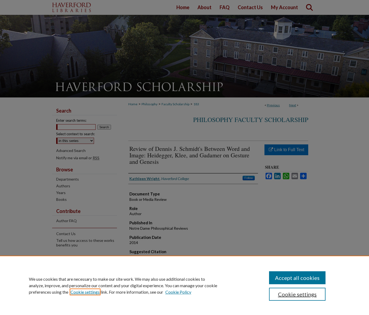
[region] (184, 285)
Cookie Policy (178, 291)
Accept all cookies (297, 278)
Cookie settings (85, 291)
